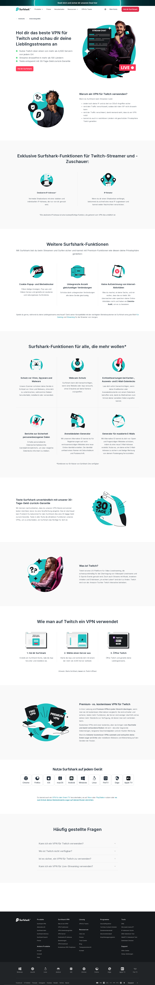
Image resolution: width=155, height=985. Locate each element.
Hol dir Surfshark (25, 69)
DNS (122, 923)
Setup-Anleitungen (127, 954)
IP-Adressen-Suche (127, 930)
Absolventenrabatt (106, 934)
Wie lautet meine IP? (127, 927)
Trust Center (83, 940)
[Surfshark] (23, 9)
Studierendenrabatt (106, 930)
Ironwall (39, 954)
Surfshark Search (42, 937)
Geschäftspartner (105, 923)
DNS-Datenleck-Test (127, 934)
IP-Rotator (108, 193)
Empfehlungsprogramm (107, 937)
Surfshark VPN (41, 923)
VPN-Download (63, 944)
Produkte (38, 9)
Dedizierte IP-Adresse (46, 193)
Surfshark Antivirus (43, 934)
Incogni (39, 950)
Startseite (21, 19)
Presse (81, 937)
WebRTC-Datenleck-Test (129, 937)
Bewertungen (62, 940)
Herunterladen (59, 9)
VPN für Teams (87, 9)
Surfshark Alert (41, 930)
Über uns (82, 934)
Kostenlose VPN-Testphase (66, 947)
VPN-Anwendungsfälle (65, 930)
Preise (48, 9)
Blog (80, 944)
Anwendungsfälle (34, 19)
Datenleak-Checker (127, 940)
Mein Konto (113, 9)
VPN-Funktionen (63, 927)
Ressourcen (72, 9)
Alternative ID (41, 927)
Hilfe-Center (125, 950)
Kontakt (81, 950)
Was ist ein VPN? (63, 923)
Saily (38, 957)
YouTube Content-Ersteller (108, 927)
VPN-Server (61, 934)
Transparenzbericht (85, 947)
